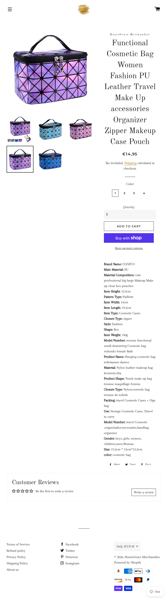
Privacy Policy (16, 557)
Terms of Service (18, 544)
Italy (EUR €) (125, 546)
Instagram (72, 563)
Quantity (129, 207)
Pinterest (71, 557)
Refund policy (16, 551)
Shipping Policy (17, 563)
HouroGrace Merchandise (142, 557)
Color (130, 184)
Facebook (72, 544)
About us (13, 570)
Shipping (130, 163)
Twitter (70, 551)
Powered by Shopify (127, 562)
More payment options (129, 248)
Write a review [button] (144, 492)
